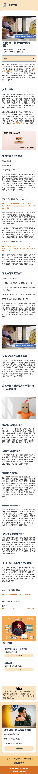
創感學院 (12, 5)
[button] (33, 58)
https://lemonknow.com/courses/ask (16, 595)
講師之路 (20, 52)
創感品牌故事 (19, 763)
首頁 (8, 759)
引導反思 (11, 52)
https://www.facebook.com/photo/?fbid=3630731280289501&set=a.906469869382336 (18, 248)
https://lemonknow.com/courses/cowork (18, 608)
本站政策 (17, 759)
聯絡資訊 (27, 759)
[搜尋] (30, 5)
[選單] (34, 5)
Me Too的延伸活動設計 (17, 123)
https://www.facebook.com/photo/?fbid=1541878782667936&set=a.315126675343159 (19, 206)
